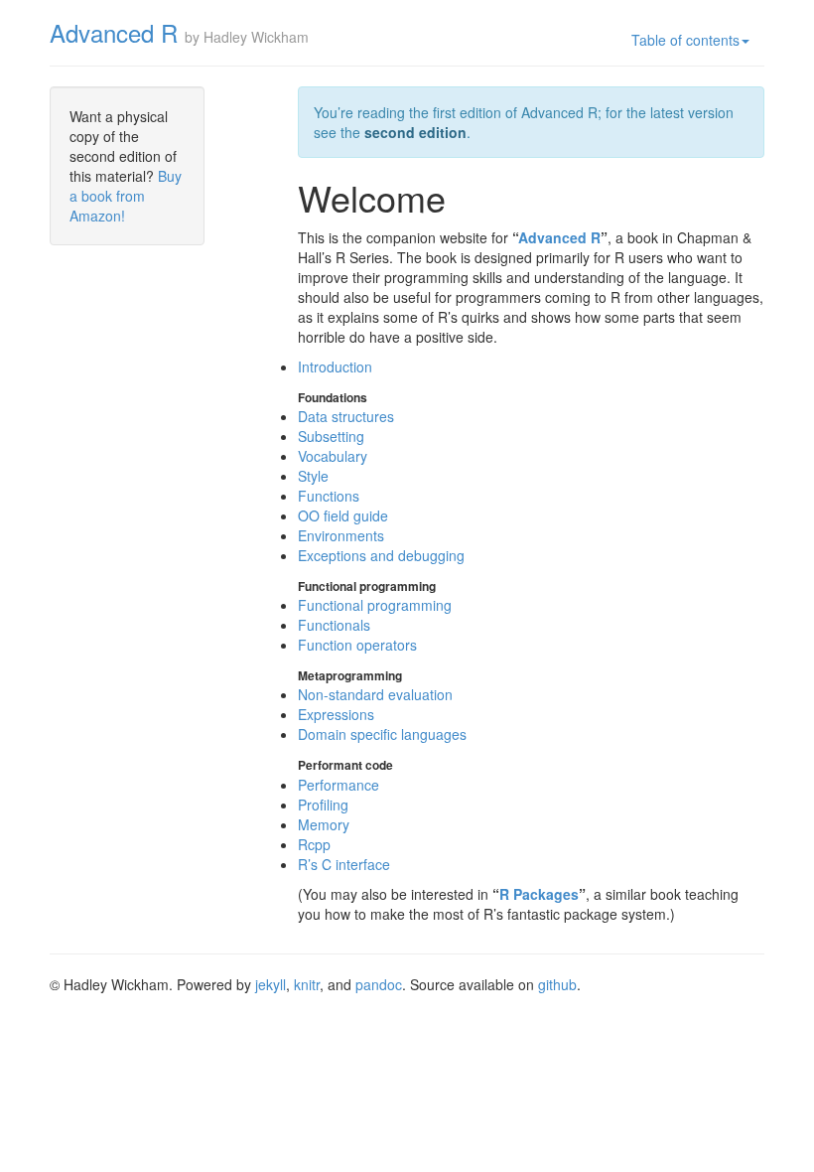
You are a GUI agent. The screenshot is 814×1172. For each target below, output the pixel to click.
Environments (341, 535)
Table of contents (685, 40)
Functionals (334, 625)
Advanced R (114, 32)
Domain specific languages (382, 734)
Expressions (336, 714)
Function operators (357, 645)
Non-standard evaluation (375, 694)
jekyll (270, 984)
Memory (323, 824)
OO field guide (343, 515)
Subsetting (331, 436)
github (557, 984)
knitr (307, 984)
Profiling (323, 804)
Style (313, 476)
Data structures (346, 416)
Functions (328, 496)
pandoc (378, 984)
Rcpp (314, 844)
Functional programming (375, 605)
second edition (415, 132)
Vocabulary (332, 456)
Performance (338, 785)
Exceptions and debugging (381, 555)
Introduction (335, 366)
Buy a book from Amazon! (125, 195)
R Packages (539, 894)
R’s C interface (344, 864)
